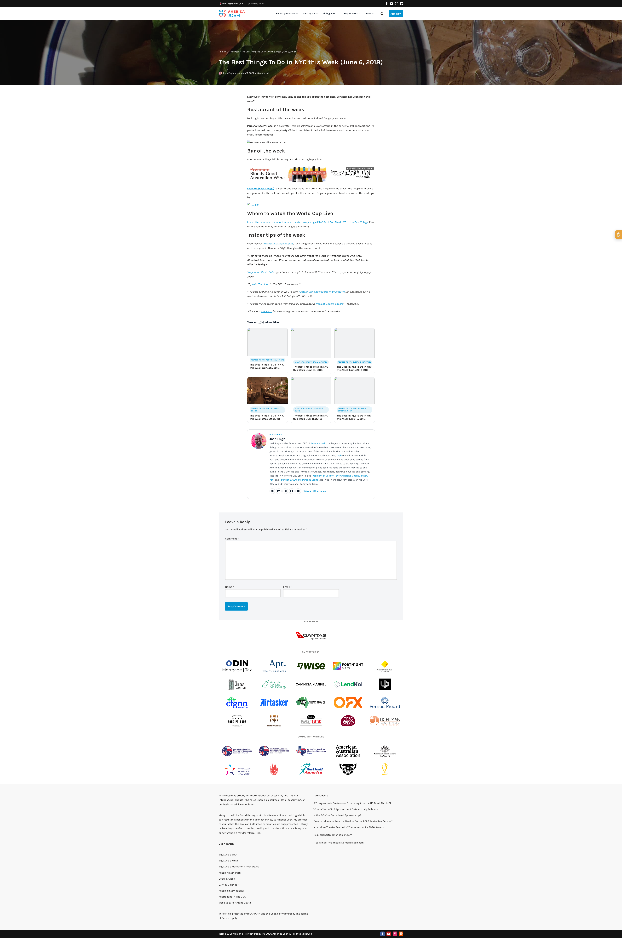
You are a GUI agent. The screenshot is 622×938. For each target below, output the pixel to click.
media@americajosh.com (348, 842)
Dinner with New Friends (278, 243)
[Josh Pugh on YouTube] (298, 491)
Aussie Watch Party (230, 872)
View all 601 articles (316, 491)
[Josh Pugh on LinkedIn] (279, 491)
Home (222, 51)
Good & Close (227, 878)
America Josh (318, 443)
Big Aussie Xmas (228, 860)
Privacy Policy (287, 913)
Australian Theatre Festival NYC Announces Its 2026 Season (348, 827)
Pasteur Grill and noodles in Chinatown (322, 291)
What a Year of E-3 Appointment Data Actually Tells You (345, 809)
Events (370, 13)
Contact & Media (256, 3)
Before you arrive (285, 13)
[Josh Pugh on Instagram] (285, 491)
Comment (232, 538)
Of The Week (233, 51)
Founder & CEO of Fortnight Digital (299, 479)
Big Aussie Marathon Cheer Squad (239, 866)
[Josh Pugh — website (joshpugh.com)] (272, 491)
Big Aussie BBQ (227, 854)
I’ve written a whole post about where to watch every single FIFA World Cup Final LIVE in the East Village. (308, 222)
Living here (329, 13)
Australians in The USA (232, 896)
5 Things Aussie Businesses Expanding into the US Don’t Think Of (352, 803)
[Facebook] (386, 3)
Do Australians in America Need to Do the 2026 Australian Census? (353, 821)
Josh (339, 455)
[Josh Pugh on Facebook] (291, 491)
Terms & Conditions (231, 933)
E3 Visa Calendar (228, 884)
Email (287, 586)
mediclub (266, 311)
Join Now (396, 13)
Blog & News (351, 13)
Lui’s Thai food (260, 284)
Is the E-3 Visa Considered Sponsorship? (337, 815)
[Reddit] (401, 3)
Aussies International (231, 890)
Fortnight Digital (242, 902)
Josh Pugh (228, 73)
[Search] (382, 13)
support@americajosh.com (336, 834)
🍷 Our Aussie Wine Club (231, 3)
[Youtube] (391, 3)
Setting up (309, 13)
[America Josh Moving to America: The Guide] (232, 13)
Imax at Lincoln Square (329, 303)
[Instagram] (396, 3)
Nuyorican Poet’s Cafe (261, 272)
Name (229, 586)
